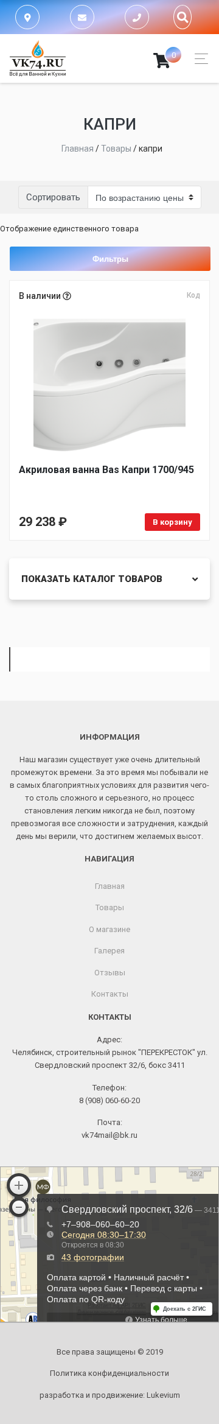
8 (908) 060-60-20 (109, 1100)
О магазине (109, 929)
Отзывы (109, 972)
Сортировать (53, 197)
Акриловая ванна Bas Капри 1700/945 (106, 469)
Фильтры (110, 258)
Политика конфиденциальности (109, 1373)
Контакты (109, 993)
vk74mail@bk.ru (109, 1135)
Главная (110, 886)
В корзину (172, 522)
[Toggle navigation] (198, 59)
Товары (110, 907)
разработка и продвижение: (110, 1395)
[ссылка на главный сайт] (38, 58)
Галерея (109, 950)
